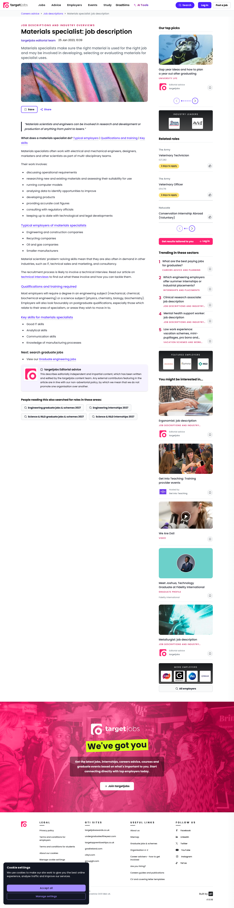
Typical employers (85, 138)
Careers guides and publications (147, 872)
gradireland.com (93, 849)
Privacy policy (47, 830)
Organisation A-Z (139, 850)
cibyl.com (90, 855)
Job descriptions (53, 13)
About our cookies (49, 853)
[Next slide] (195, 101)
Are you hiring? (138, 866)
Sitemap (134, 837)
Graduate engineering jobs (57, 359)
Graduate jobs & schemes (143, 843)
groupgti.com (92, 861)
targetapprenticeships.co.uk (99, 842)
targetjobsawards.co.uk (97, 830)
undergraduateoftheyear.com (100, 836)
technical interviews (35, 277)
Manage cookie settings (52, 859)
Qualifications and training (119, 138)
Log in (204, 5)
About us (135, 830)
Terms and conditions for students (57, 846)
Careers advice (30, 13)
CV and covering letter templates (147, 879)
